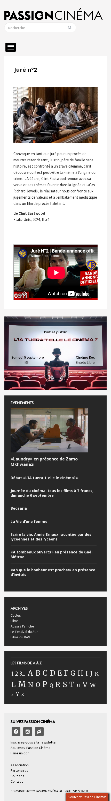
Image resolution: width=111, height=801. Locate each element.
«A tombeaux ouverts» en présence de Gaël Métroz (51, 554)
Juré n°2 (25, 69)
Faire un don (20, 753)
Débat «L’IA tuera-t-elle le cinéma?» (44, 477)
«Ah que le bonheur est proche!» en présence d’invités (53, 572)
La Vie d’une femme (29, 521)
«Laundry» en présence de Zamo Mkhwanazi (44, 461)
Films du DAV (20, 637)
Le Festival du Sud (24, 631)
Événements (22, 404)
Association (20, 765)
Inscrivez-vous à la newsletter (34, 742)
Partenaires (19, 770)
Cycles (16, 615)
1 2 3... (18, 673)
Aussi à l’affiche (22, 626)
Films (15, 620)
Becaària (19, 508)
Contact (17, 781)
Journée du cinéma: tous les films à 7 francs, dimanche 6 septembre (52, 493)
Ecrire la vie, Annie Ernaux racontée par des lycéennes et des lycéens (51, 537)
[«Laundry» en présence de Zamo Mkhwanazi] (49, 431)
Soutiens (17, 776)
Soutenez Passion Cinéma (30, 747)
